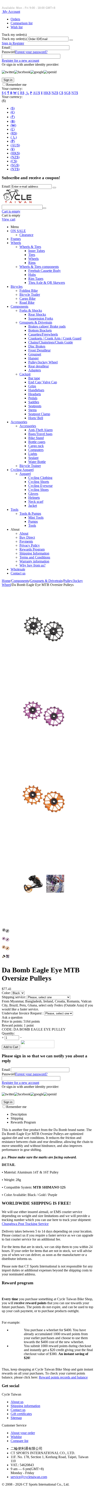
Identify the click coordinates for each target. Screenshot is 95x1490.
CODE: (7, 1029)
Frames (16, 239)
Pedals (32, 398)
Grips (32, 386)
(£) (13, 129)
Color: (6, 993)
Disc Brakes (36, 346)
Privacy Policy (29, 545)
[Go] (71, 40)
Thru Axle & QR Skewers (46, 282)
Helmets (34, 497)
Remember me (16, 84)
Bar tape (34, 378)
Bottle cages (36, 442)
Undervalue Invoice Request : (23, 1013)
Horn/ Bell (35, 418)
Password (8, 52)
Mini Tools (36, 517)
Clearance (26, 235)
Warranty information (34, 561)
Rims (32, 263)
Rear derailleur (38, 366)
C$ (61, 93)
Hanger (33, 358)
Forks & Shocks (30, 310)
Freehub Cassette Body (44, 271)
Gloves (33, 493)
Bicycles (17, 286)
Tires (31, 255)
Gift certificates (21, 1414)
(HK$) (15, 153)
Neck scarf (35, 501)
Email (6, 47)
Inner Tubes (36, 251)
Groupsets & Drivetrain (35, 322)
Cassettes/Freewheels (43, 334)
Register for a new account (20, 60)
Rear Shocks (37, 314)
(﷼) (14, 137)
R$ (22, 93)
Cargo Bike (27, 298)
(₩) (13, 125)
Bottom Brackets (40, 330)
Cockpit (24, 374)
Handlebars (36, 390)
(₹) (13, 117)
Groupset (34, 354)
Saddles (33, 402)
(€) (13, 112)
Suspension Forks (40, 318)
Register (18, 43)
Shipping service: (14, 997)
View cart (8, 219)
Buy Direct (27, 537)
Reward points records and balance (63, 1377)
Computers (36, 450)
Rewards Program (32, 549)
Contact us (18, 573)
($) (13, 108)
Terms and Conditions (34, 557)
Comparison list (21, 23)
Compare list (19, 1441)
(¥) (13, 149)
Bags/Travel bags (40, 434)
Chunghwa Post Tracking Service (25, 1224)
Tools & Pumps (30, 513)
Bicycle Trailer (29, 294)
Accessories (19, 422)
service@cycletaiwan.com (29, 1477)
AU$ (36, 93)
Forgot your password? (31, 52)
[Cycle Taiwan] (17, 203)
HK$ (47, 93)
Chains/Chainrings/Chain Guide (50, 342)
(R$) (14, 133)
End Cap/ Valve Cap (42, 382)
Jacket (32, 505)
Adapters (34, 370)
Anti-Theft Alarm (40, 430)
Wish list (17, 27)
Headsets (34, 394)
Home (6, 581)
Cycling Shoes (38, 490)
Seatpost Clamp (39, 414)
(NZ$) (15, 157)
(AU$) (15, 145)
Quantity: (8, 1033)
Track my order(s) (14, 39)
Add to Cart (11, 1047)
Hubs (32, 274)
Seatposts (34, 406)
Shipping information (25, 1406)
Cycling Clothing (40, 478)
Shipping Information (34, 553)
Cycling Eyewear (40, 486)
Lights (32, 454)
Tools (14, 509)
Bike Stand (36, 438)
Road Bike (26, 302)
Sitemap (16, 1418)
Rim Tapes (35, 278)
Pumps (33, 521)
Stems (32, 410)
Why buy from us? (32, 565)
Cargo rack (36, 446)
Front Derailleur (39, 350)
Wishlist (16, 1437)
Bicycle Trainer (30, 466)
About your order (23, 1433)
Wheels (16, 243)
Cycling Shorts (38, 482)
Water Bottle (37, 462)
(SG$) (15, 165)
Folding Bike (28, 290)
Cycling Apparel (22, 470)
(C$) (14, 161)
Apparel (25, 474)
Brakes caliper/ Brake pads (47, 326)
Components (19, 306)
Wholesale (18, 569)
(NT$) (15, 169)
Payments (26, 541)
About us (17, 1402)
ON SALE (18, 231)
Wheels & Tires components (39, 267)
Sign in (7, 43)
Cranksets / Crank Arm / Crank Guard (54, 338)
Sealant (33, 458)
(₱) (13, 141)
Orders (15, 19)
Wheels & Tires (30, 247)
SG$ (67, 93)
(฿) (13, 121)
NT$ (74, 93)
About (23, 533)
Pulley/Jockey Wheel (43, 362)
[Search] (44, 208)
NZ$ (54, 93)
